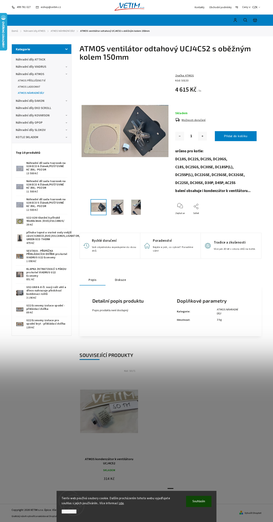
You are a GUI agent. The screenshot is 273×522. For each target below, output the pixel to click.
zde (121, 503)
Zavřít (244, 218)
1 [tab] (170, 488)
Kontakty (199, 7)
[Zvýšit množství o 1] (202, 136)
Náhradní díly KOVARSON (33, 115)
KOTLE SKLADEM (27, 137)
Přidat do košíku (235, 136)
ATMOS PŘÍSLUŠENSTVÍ (31, 81)
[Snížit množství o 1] (179, 136)
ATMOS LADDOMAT (29, 87)
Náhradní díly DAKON (30, 101)
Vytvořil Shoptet (253, 513)
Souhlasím (198, 501)
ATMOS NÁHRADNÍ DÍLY (31, 93)
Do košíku (99, 413)
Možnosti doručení (194, 120)
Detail (118, 413)
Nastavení (69, 511)
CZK (255, 7)
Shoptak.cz (54, 516)
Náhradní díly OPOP (29, 122)
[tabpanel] (109, 426)
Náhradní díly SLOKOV (31, 130)
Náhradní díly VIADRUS (31, 66)
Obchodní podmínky (220, 7)
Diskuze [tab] (120, 280)
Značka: (184, 76)
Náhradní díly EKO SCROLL (33, 108)
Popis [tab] (93, 280)
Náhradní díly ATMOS (30, 74)
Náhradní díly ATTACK (30, 59)
